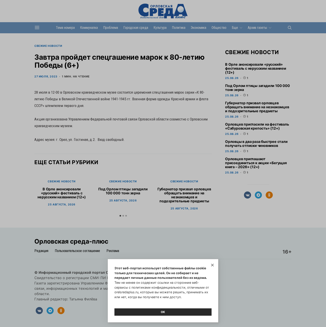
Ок (163, 312)
